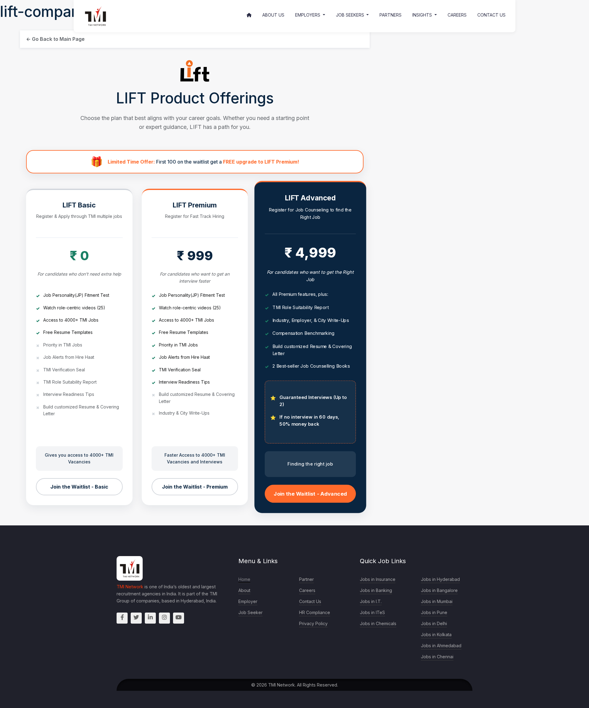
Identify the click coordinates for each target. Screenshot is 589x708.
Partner (306, 579)
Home (244, 579)
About (244, 590)
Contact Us (491, 14)
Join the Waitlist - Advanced (310, 494)
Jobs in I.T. (371, 601)
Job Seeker (250, 612)
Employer (247, 601)
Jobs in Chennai (437, 656)
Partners (390, 14)
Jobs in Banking (376, 590)
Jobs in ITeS (372, 612)
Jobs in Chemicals (378, 623)
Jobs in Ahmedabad (441, 645)
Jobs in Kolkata (436, 634)
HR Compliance (314, 612)
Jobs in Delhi (434, 623)
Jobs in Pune (434, 612)
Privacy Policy (313, 623)
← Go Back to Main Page (55, 39)
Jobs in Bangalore (439, 590)
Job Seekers (350, 14)
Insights (422, 14)
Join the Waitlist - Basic (79, 487)
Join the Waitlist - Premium (195, 487)
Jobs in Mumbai (436, 601)
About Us (273, 14)
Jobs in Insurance (377, 579)
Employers (308, 14)
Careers (457, 14)
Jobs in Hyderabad (440, 579)
